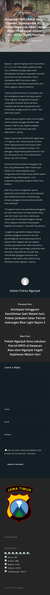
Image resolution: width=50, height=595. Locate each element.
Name (7, 409)
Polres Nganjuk (25, 12)
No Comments (25, 44)
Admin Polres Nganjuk (18, 40)
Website (7, 434)
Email (7, 422)
